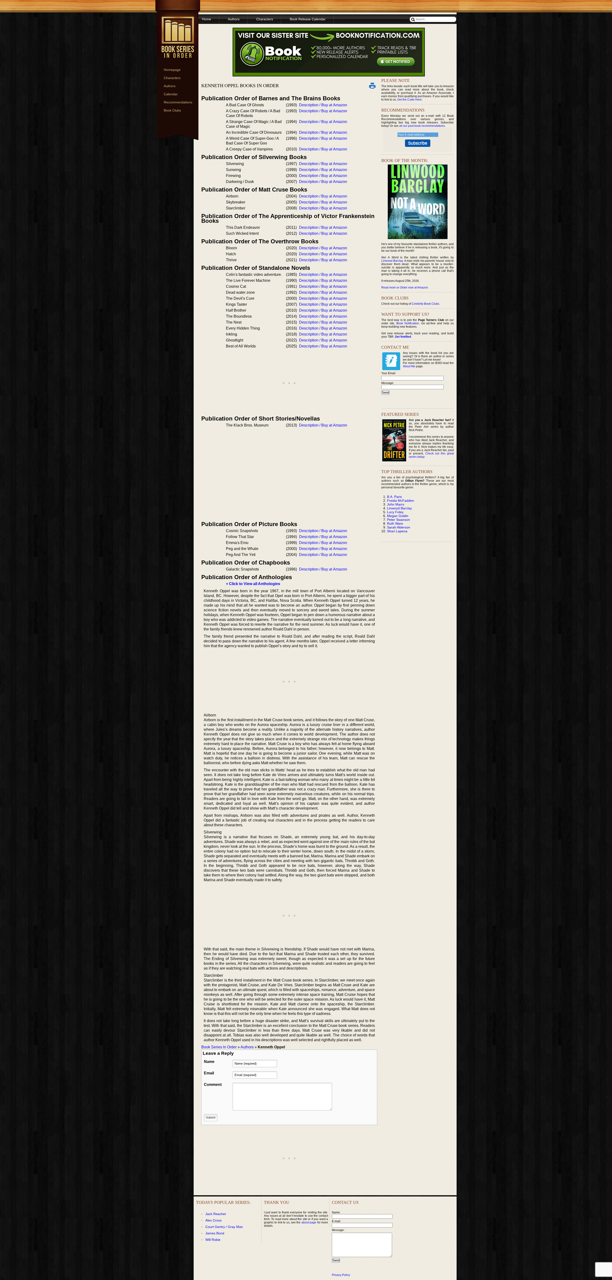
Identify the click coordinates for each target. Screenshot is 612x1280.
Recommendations (178, 102)
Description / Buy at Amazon (323, 105)
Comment (213, 1085)
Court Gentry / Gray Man (224, 1227)
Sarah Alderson (398, 527)
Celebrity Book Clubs (425, 303)
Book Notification (407, 323)
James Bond (214, 1233)
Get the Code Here (409, 99)
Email (209, 1073)
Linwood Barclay (392, 260)
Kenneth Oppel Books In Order (240, 85)
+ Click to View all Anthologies (253, 584)
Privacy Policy (341, 1275)
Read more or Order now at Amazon (404, 287)
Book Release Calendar (308, 19)
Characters (172, 78)
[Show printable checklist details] (372, 85)
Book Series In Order (219, 1047)
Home (206, 19)
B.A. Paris (394, 497)
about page (308, 1222)
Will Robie (212, 1240)
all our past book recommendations (422, 126)
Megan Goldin (397, 516)
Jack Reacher (215, 1214)
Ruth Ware (395, 523)
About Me (409, 366)
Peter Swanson (398, 520)
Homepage (172, 70)
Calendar (171, 94)
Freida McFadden (400, 500)
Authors (169, 86)
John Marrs (395, 504)
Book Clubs (172, 110)
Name (209, 1062)
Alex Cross (213, 1220)
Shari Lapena (397, 531)
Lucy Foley (395, 512)
